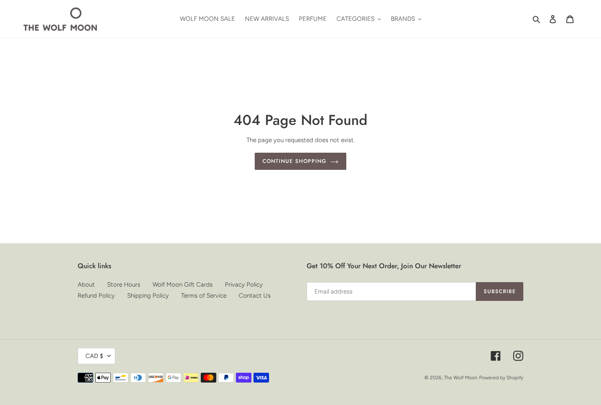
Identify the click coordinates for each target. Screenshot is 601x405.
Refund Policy (96, 295)
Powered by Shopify (501, 378)
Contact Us (255, 295)
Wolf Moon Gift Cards (182, 284)
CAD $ (94, 356)
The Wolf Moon (461, 378)
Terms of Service (203, 295)
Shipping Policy (148, 295)
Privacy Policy (244, 284)
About (86, 284)
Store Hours (123, 284)
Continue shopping (294, 161)
